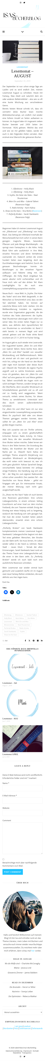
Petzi (16, 1028)
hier (33, 950)
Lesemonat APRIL (10, 754)
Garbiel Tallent (32, 615)
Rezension (37, 211)
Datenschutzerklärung (14, 1051)
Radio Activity (24, 628)
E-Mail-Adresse (9, 795)
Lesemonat (22, 67)
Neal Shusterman (24, 625)
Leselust (27, 1026)
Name (5, 783)
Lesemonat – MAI (10, 719)
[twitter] (24, 2)
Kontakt (36, 1051)
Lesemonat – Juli (9, 683)
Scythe (22, 631)
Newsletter (17, 1053)
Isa (6, 640)
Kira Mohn (31, 618)
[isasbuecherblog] (22, 16)
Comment (6, 820)
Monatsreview (9, 625)
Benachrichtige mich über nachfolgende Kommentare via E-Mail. (19, 864)
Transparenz (26, 1053)
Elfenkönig (7, 615)
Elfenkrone (19, 615)
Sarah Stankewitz (10, 631)
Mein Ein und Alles (22, 621)
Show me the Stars (10, 635)
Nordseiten (8, 1028)
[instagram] (21, 2)
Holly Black (8, 618)
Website (5, 808)
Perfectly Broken (10, 628)
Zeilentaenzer (25, 1028)
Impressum (27, 1051)
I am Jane (18, 1026)
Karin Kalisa (20, 618)
